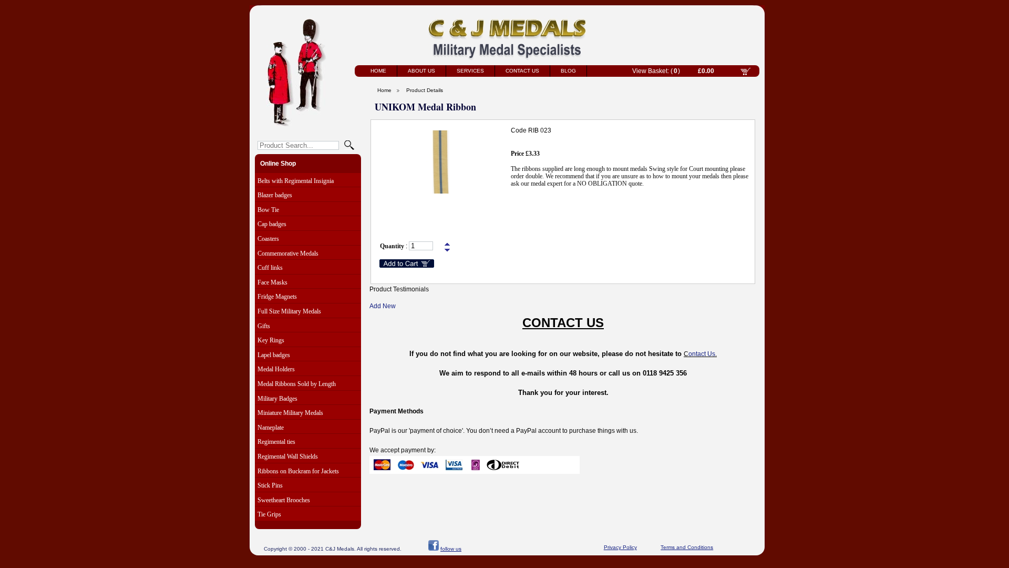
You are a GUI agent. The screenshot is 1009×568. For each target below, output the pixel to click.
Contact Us (522, 71)
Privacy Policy (620, 547)
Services (470, 71)
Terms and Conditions (687, 547)
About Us (421, 71)
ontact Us (701, 354)
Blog (568, 71)
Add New (382, 306)
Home (378, 71)
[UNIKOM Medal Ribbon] (440, 191)
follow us (450, 549)
